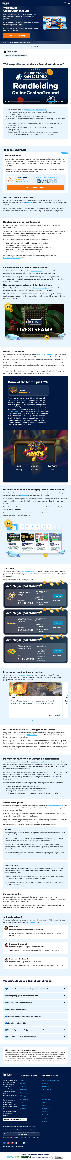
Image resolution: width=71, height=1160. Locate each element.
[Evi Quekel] (11, 51)
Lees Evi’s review (22, 181)
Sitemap (23, 1108)
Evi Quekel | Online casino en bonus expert (22, 1050)
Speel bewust (24, 1099)
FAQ (21, 1102)
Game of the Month (44, 355)
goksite (29, 203)
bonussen (24, 495)
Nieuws (22, 1083)
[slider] (24, 101)
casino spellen (36, 271)
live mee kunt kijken (41, 288)
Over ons (23, 1086)
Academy (23, 1090)
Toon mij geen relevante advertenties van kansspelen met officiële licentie (22, 1133)
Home (5, 42)
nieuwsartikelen (23, 675)
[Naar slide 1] (34, 720)
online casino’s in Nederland (36, 110)
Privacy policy (24, 1096)
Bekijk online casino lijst (16, 36)
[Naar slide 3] (38, 720)
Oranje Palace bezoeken (35, 187)
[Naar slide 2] (36, 720)
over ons (31, 922)
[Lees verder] (35, 700)
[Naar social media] (4, 1143)
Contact (23, 1105)
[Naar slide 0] (32, 720)
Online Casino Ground (40, 1154)
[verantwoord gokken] (65, 3)
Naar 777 (58, 623)
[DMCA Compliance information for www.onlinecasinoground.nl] (59, 1157)
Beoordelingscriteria (27, 1093)
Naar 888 (58, 596)
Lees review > (57, 600)
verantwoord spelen (55, 806)
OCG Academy (32, 735)
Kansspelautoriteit (50, 762)
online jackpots (28, 572)
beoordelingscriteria (11, 258)
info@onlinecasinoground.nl (14, 1146)
